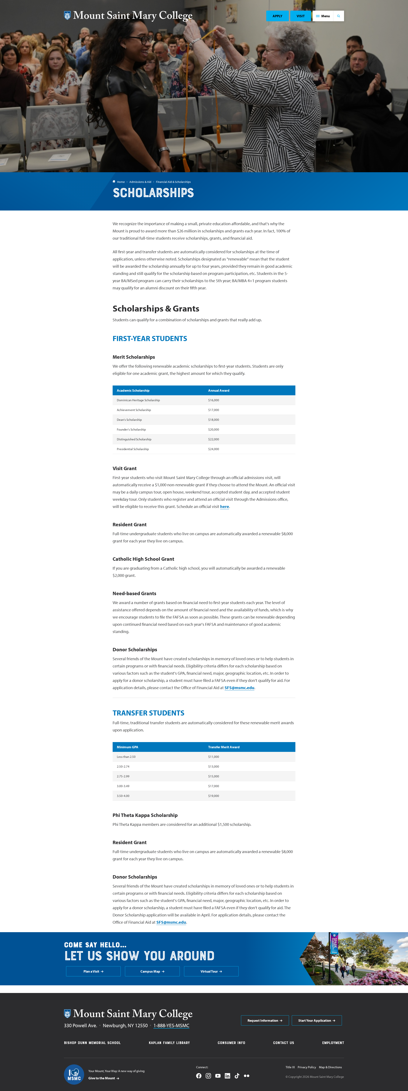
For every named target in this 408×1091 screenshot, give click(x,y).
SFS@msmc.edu (239, 687)
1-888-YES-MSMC (171, 1025)
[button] (323, 16)
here (224, 506)
